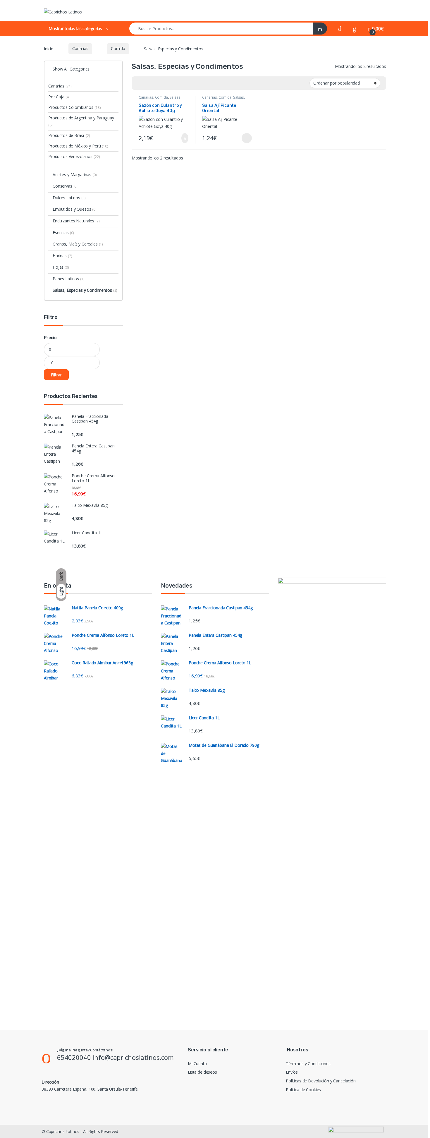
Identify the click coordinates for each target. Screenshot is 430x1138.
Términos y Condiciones (308, 1063)
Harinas (62, 255)
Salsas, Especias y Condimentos (160, 99)
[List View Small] (165, 83)
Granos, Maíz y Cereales (78, 244)
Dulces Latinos (69, 197)
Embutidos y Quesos (75, 209)
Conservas (65, 186)
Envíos (292, 1072)
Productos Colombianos (74, 107)
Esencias (63, 232)
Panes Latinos (69, 279)
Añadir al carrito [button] (182, 138)
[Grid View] (139, 83)
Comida (118, 48)
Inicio (49, 48)
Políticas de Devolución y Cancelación (321, 1081)
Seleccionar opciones (241, 138)
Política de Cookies (303, 1089)
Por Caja (59, 96)
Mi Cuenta (197, 1063)
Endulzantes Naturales (76, 221)
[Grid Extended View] (148, 83)
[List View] (156, 83)
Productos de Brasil (69, 135)
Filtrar (56, 374)
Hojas (61, 267)
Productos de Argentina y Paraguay (81, 121)
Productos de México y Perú (78, 146)
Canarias (80, 48)
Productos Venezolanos (74, 156)
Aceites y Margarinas (75, 174)
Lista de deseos (202, 1072)
